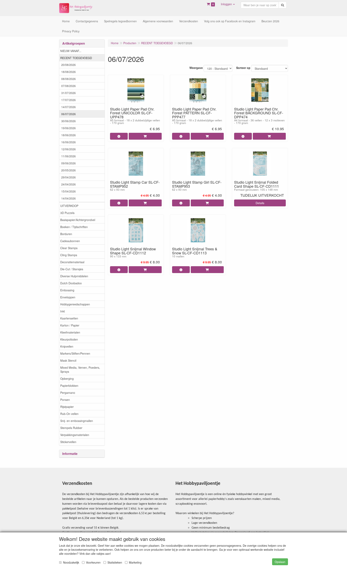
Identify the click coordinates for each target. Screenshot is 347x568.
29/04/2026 (68, 177)
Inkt (62, 311)
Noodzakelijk (71, 562)
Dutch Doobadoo (71, 283)
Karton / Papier (69, 325)
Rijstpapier (67, 407)
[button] (228, 4)
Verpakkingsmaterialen (74, 435)
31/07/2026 (68, 93)
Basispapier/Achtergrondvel (77, 220)
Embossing (67, 290)
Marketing (135, 562)
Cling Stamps (68, 255)
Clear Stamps (69, 248)
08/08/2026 (68, 79)
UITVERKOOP (69, 206)
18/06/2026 (68, 135)
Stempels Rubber (71, 428)
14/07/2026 (68, 107)
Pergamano (67, 393)
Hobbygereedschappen (75, 304)
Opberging (67, 379)
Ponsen (65, 400)
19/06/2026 (68, 128)
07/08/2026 (68, 86)
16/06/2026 (68, 142)
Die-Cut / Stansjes (71, 269)
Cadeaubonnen (70, 241)
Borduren (66, 234)
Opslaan (280, 562)
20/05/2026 (68, 170)
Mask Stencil (68, 360)
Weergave (196, 68)
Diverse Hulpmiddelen (74, 276)
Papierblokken (69, 386)
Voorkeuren (93, 562)
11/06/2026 (68, 156)
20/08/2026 (68, 65)
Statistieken (114, 562)
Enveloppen (67, 297)
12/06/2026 (68, 149)
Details (260, 203)
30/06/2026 (68, 121)
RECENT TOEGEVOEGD (76, 58)
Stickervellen (68, 442)
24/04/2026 (68, 184)
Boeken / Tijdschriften (74, 227)
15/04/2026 (68, 191)
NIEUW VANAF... (70, 51)
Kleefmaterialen (70, 332)
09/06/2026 (68, 163)
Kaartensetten (69, 318)
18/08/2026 (68, 72)
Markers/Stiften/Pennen (75, 353)
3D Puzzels (67, 213)
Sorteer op (243, 68)
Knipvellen (66, 346)
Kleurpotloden (69, 339)
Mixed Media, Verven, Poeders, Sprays (80, 369)
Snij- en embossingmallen (76, 421)
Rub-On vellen (69, 414)
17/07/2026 (68, 100)
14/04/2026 (68, 198)
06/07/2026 (68, 114)
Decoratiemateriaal (72, 262)
